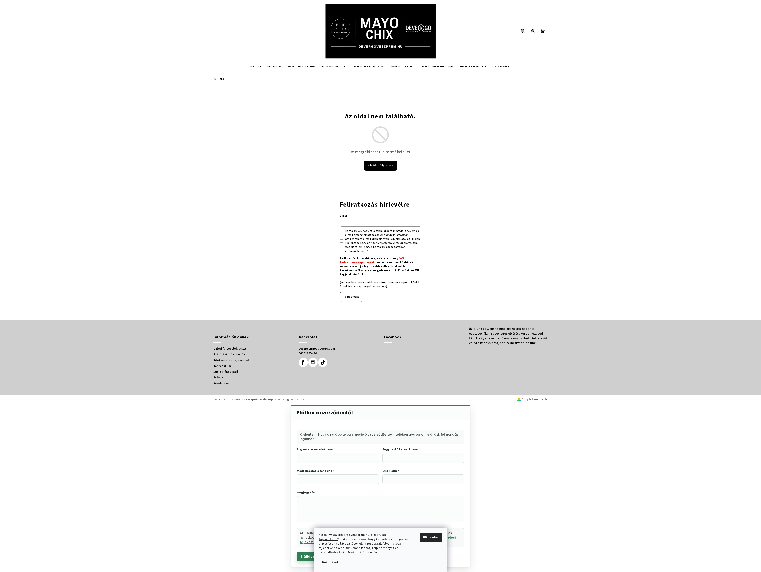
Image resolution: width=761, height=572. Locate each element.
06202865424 (308, 353)
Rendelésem (222, 383)
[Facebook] (303, 362)
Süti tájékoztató (225, 372)
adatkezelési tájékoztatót (387, 243)
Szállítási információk (229, 354)
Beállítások (330, 562)
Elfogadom (431, 537)
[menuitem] (266, 66)
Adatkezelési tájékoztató (232, 360)
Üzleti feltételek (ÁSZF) (230, 348)
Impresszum (222, 366)
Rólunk (218, 377)
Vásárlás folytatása (380, 166)
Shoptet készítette (535, 399)
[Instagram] (313, 362)
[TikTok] (322, 362)
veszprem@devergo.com (370, 287)
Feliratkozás (351, 297)
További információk (362, 552)
